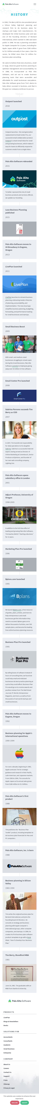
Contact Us (7, 1072)
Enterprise (7, 1053)
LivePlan (7, 1017)
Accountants (8, 1037)
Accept (24, 1103)
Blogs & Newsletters (11, 1021)
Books (6, 1025)
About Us (7, 1064)
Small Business (9, 1049)
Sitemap (7, 1084)
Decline (15, 1103)
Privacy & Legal (9, 1088)
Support (6, 1076)
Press (5, 1080)
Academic (7, 1045)
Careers (6, 1068)
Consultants (8, 1041)
